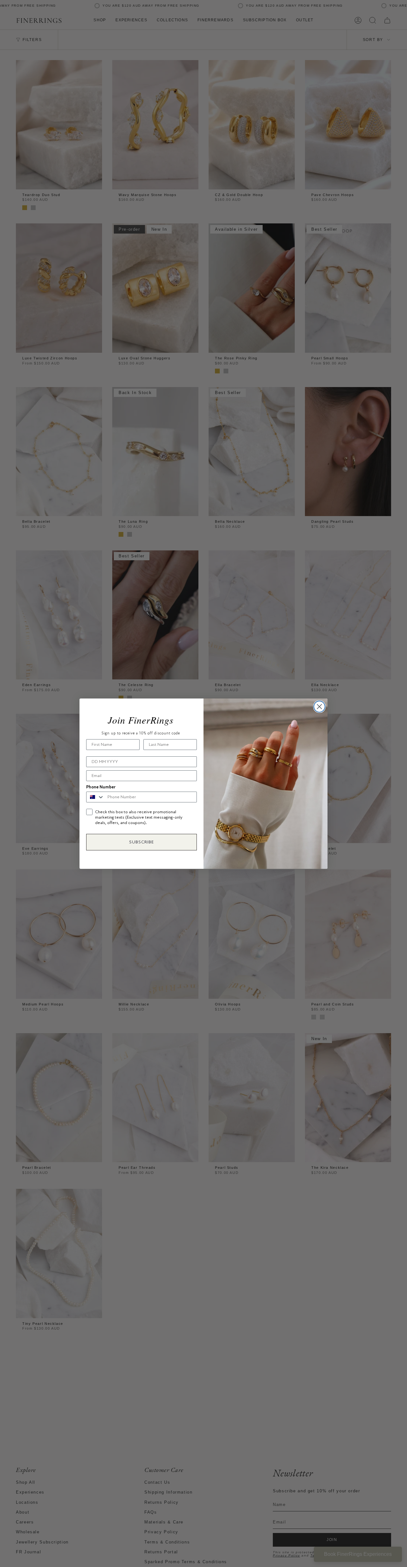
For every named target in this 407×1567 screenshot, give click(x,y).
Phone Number (100, 787)
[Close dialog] (319, 706)
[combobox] (95, 797)
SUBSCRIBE (141, 842)
